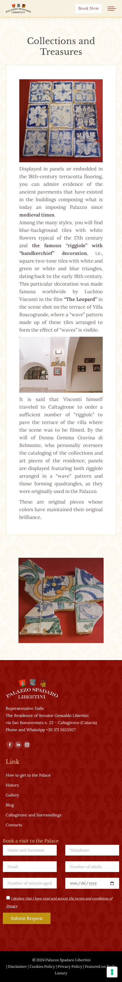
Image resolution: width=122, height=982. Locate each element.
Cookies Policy (42, 966)
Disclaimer (17, 966)
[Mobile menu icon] (111, 8)
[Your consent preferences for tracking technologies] (112, 972)
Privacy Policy (70, 966)
